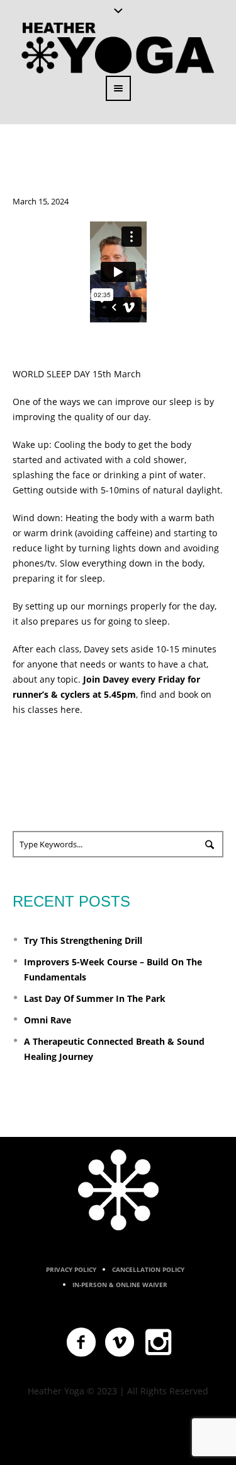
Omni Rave (47, 1020)
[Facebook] (82, 1342)
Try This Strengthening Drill (83, 940)
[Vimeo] (120, 1342)
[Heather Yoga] (118, 1190)
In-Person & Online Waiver (119, 1284)
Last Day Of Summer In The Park (95, 998)
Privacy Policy (71, 1269)
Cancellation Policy (148, 1269)
